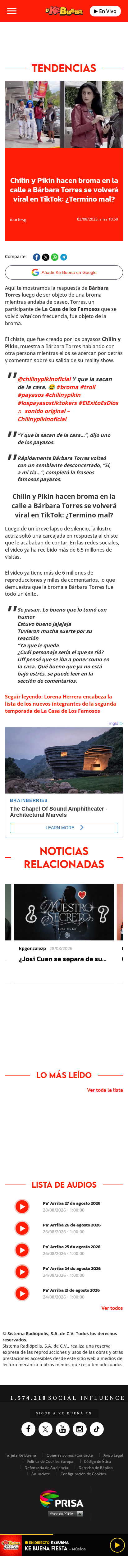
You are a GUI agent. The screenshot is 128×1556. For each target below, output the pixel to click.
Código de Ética (97, 1461)
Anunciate (40, 1473)
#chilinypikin (62, 394)
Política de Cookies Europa (50, 1461)
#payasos (30, 394)
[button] (64, 1534)
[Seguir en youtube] (64, 1429)
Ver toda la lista (105, 1090)
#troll (87, 387)
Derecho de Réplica (96, 1467)
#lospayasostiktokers (47, 403)
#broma (67, 387)
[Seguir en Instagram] (81, 1429)
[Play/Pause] (117, 1545)
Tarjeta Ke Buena (20, 1455)
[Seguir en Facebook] (30, 1429)
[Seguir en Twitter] (47, 1429)
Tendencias (64, 68)
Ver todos (112, 1308)
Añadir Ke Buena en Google (69, 272)
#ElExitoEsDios (98, 403)
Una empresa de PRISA (64, 1498)
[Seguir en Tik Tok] (98, 1429)
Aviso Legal (113, 1455)
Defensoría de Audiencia (46, 1467)
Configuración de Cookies (83, 1473)
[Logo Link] (64, 11)
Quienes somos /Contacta (70, 1455)
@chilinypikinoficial (44, 379)
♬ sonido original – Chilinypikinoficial (43, 415)
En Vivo (107, 11)
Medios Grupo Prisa (64, 1513)
